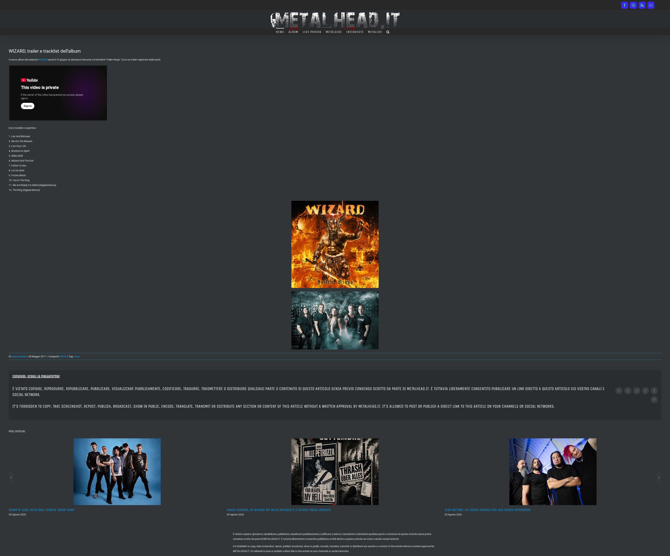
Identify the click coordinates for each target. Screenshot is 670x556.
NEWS (63, 356)
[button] (388, 31)
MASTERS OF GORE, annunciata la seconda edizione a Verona (488, 510)
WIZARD (42, 59)
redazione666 (18, 356)
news (77, 356)
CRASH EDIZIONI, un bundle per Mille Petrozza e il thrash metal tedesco (61, 510)
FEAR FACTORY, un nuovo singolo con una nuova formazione (270, 510)
